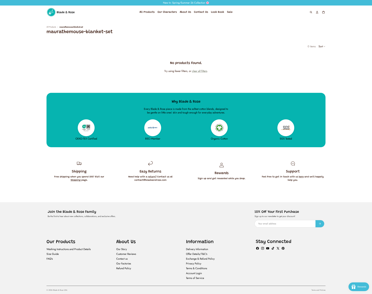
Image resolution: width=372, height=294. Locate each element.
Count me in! (158, 182)
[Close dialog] (239, 107)
